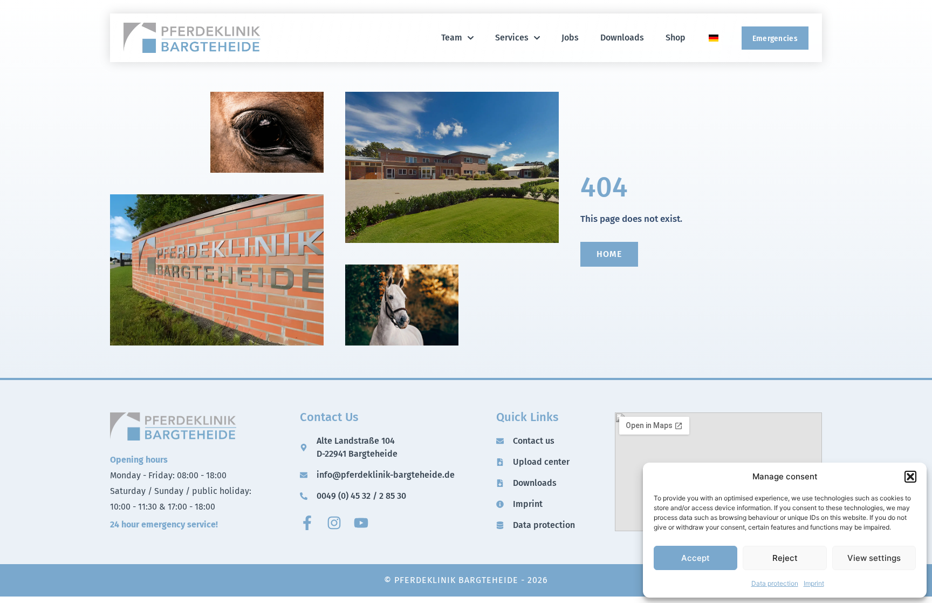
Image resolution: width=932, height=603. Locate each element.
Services (512, 37)
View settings (874, 558)
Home (609, 254)
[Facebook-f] (307, 523)
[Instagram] (334, 523)
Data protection (774, 583)
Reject (785, 558)
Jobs (570, 37)
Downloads (622, 37)
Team (451, 37)
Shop (676, 37)
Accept (695, 558)
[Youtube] (361, 523)
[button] (910, 476)
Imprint (814, 583)
